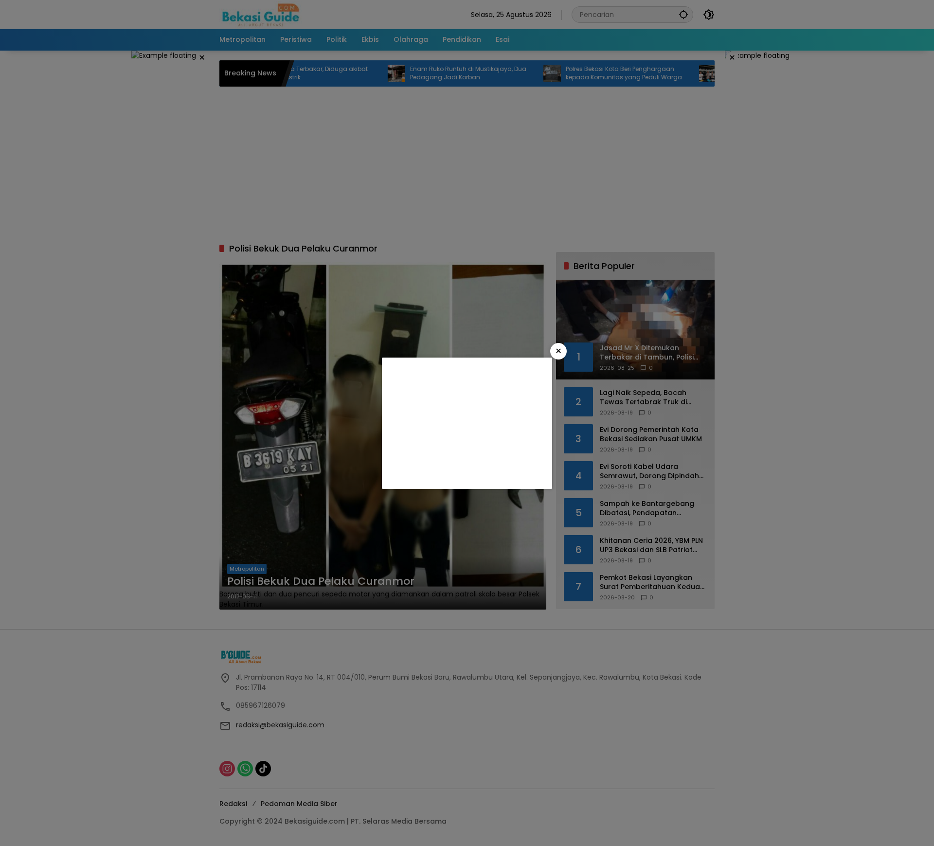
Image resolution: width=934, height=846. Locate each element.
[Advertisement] (467, 423)
